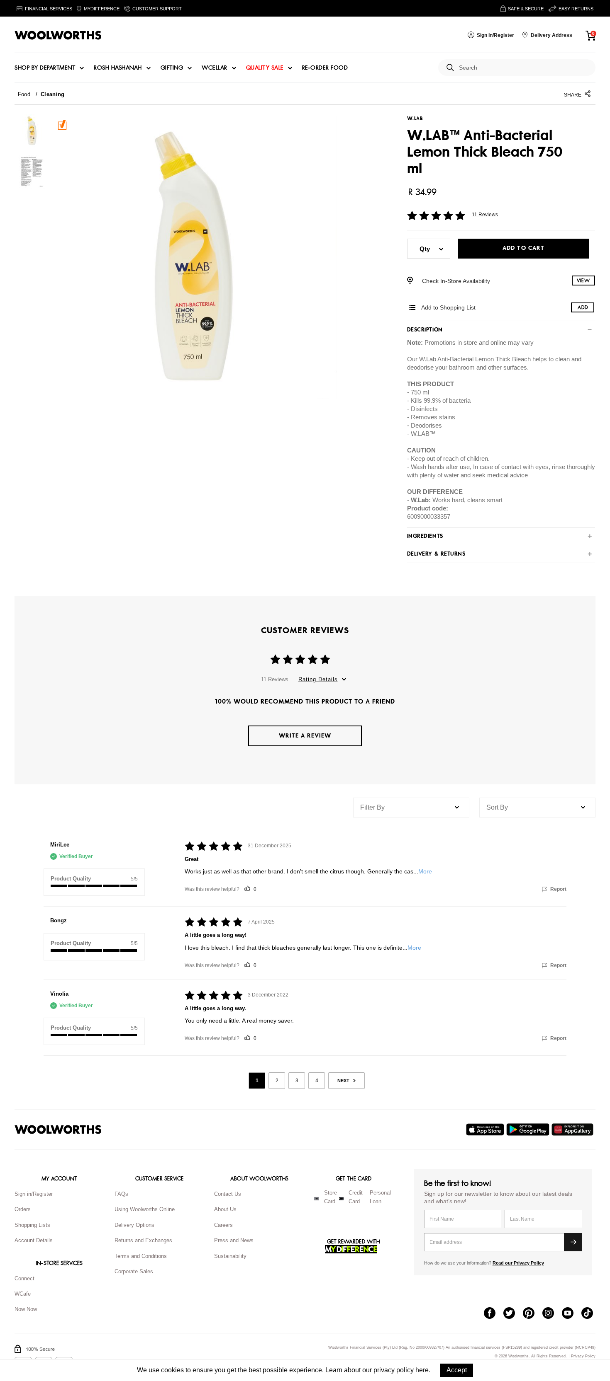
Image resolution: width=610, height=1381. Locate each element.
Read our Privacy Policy (518, 1262)
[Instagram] (552, 1314)
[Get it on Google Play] (528, 1129)
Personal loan (380, 1197)
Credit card (356, 1197)
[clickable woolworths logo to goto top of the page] (58, 1129)
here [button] (422, 1370)
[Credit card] (341, 1199)
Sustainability (230, 1256)
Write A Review (305, 735)
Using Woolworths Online (145, 1209)
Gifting (172, 68)
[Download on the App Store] (486, 1129)
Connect (24, 1278)
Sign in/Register (34, 1194)
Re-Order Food (325, 68)
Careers (223, 1225)
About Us (225, 1209)
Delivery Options (134, 1225)
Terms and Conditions (141, 1256)
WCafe (23, 1294)
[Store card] (316, 1199)
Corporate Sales (134, 1271)
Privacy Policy (583, 1356)
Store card (330, 1197)
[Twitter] (513, 1314)
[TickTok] (591, 1314)
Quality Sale (264, 68)
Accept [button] (457, 1370)
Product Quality (71, 879)
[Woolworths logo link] (58, 35)
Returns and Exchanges (143, 1240)
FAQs (121, 1194)
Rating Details (318, 679)
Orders (23, 1209)
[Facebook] (493, 1314)
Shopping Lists (32, 1225)
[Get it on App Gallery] (573, 1129)
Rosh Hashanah (118, 68)
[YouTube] (571, 1314)
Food (24, 94)
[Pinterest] (532, 1314)
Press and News (234, 1240)
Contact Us (227, 1194)
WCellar (214, 68)
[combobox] (524, 67)
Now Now (26, 1309)
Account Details (34, 1240)
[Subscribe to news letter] (573, 1242)
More (425, 871)
